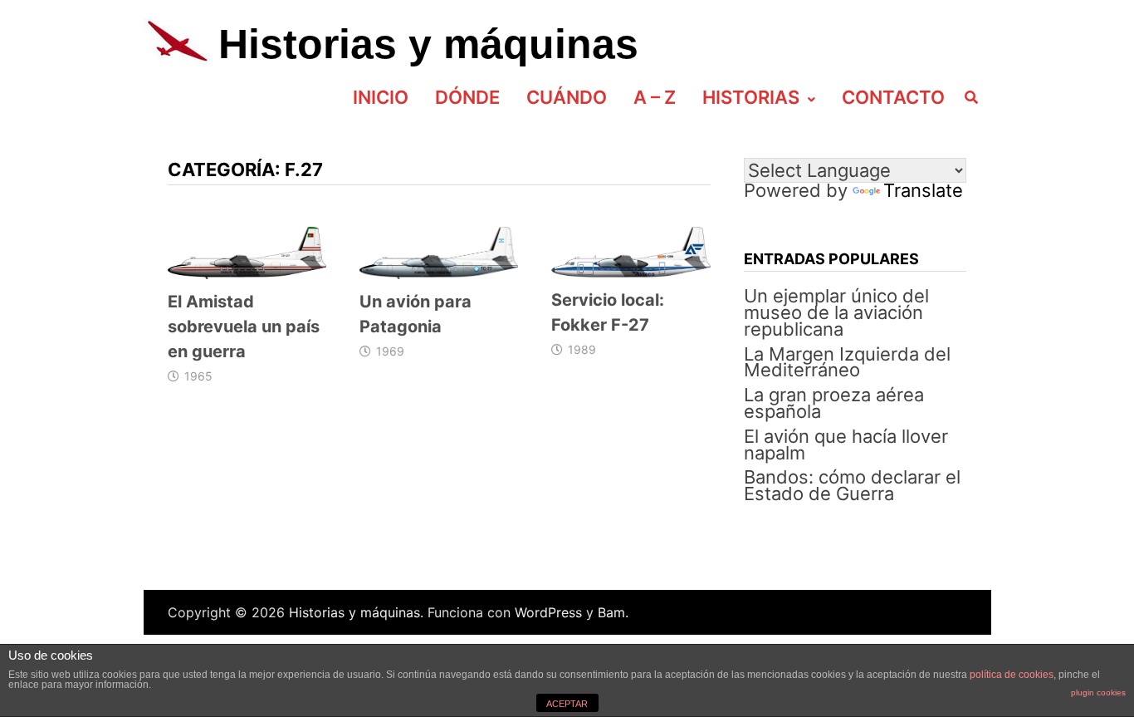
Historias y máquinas (428, 44)
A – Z (654, 97)
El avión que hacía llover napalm (846, 444)
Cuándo (566, 97)
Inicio (380, 97)
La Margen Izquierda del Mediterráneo (847, 362)
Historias (750, 97)
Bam (611, 612)
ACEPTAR (567, 704)
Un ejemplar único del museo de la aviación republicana (836, 312)
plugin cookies (1098, 692)
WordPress (548, 612)
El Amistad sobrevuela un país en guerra (244, 326)
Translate (923, 190)
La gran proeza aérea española (834, 403)
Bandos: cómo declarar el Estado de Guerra (852, 485)
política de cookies (1011, 674)
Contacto (893, 97)
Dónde (467, 97)
